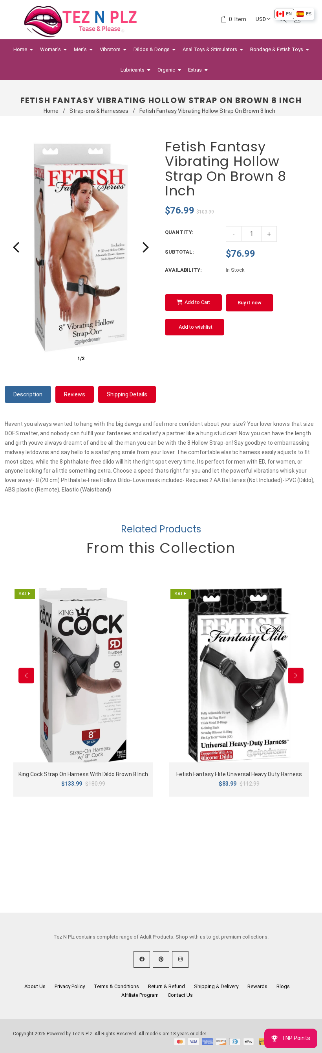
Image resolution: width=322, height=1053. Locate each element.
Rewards (257, 986)
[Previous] (16, 247)
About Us (35, 986)
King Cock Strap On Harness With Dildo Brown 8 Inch (83, 774)
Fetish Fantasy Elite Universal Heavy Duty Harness (239, 774)
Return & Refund (166, 986)
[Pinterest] (161, 959)
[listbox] (293, 14)
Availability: (183, 270)
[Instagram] (180, 959)
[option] (284, 14)
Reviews (74, 394)
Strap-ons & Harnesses (99, 111)
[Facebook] (142, 959)
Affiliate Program (140, 995)
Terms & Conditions (116, 986)
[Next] (145, 247)
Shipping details (127, 394)
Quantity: (179, 232)
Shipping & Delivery (216, 986)
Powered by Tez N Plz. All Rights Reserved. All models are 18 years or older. (127, 1033)
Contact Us (180, 995)
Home (51, 111)
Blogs (283, 986)
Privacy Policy (70, 986)
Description (27, 394)
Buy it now (250, 303)
